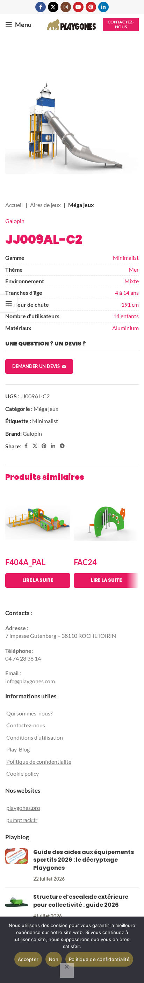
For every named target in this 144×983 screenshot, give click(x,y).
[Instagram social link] (65, 7)
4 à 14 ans (127, 292)
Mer (134, 269)
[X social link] (53, 7)
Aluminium (125, 328)
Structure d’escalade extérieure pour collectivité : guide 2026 (80, 901)
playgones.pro (23, 807)
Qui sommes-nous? (29, 713)
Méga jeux (81, 204)
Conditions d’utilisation (34, 737)
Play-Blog (18, 749)
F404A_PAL (25, 562)
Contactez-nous (121, 24)
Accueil (14, 204)
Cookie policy (22, 773)
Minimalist (126, 257)
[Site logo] (71, 23)
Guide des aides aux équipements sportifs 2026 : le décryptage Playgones (83, 860)
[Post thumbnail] (16, 865)
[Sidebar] (8, 303)
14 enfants (126, 316)
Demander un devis (36, 366)
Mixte (131, 281)
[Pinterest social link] (91, 7)
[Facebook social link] (40, 7)
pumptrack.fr (21, 820)
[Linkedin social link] (103, 7)
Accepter (28, 959)
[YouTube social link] (78, 7)
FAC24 (85, 562)
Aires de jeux (45, 204)
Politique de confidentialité (38, 761)
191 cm (130, 304)
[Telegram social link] (62, 446)
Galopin (14, 221)
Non (53, 959)
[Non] (67, 970)
